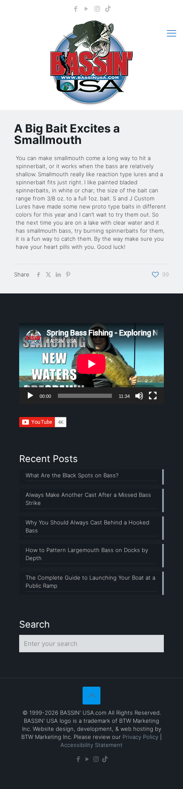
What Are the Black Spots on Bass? (72, 475)
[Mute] (139, 396)
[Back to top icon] (91, 695)
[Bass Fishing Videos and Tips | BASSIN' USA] (91, 62)
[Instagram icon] (97, 9)
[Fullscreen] (153, 396)
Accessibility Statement (91, 744)
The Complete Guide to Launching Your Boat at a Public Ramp (90, 581)
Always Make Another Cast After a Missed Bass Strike (88, 498)
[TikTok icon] (108, 9)
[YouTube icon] (86, 9)
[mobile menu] (171, 33)
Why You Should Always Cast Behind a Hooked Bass (87, 526)
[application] (91, 363)
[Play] (30, 396)
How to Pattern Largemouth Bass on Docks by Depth (87, 554)
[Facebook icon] (76, 9)
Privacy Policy (140, 736)
